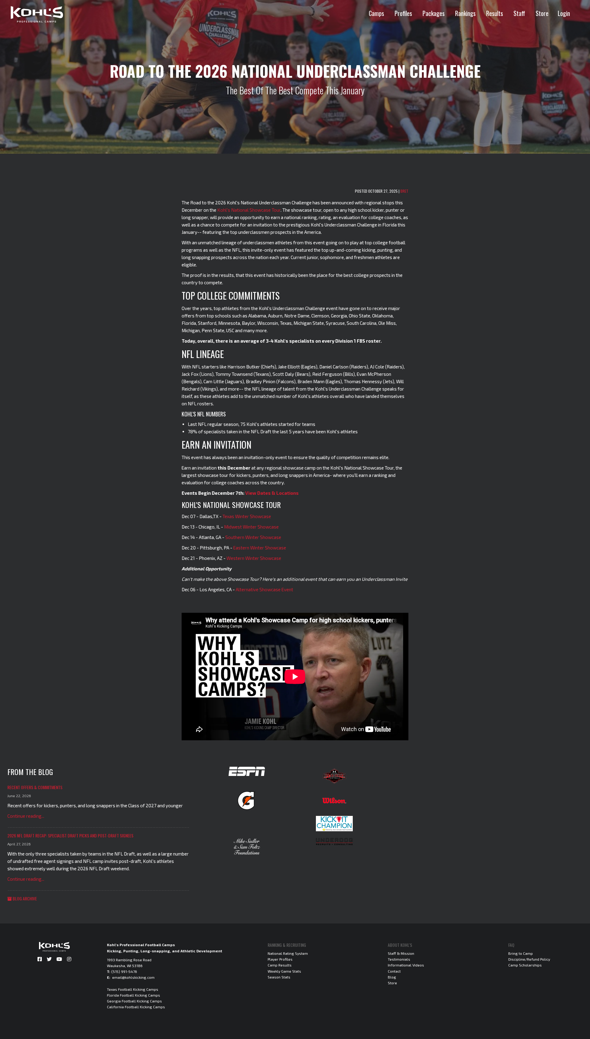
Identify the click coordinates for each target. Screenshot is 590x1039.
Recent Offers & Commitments (34, 787)
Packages (434, 13)
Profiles (403, 13)
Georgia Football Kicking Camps (134, 1001)
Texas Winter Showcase (246, 516)
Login (564, 13)
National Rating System (288, 953)
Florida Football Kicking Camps (133, 995)
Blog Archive (24, 898)
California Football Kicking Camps (136, 1007)
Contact (394, 971)
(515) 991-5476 (124, 971)
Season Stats (279, 977)
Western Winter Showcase (253, 558)
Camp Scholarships (525, 965)
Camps (376, 13)
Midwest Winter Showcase (251, 526)
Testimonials (399, 959)
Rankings (465, 13)
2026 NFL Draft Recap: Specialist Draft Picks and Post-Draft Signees (70, 835)
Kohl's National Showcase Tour (249, 210)
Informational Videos (406, 965)
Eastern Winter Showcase (259, 547)
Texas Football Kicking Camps (132, 989)
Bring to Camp (520, 953)
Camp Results (280, 965)
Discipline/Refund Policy (529, 959)
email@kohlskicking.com (133, 977)
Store (542, 13)
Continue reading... (25, 816)
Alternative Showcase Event (264, 589)
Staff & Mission (401, 953)
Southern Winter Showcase (253, 537)
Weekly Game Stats (284, 971)
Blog (392, 977)
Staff (519, 13)
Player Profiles (280, 959)
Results (494, 13)
